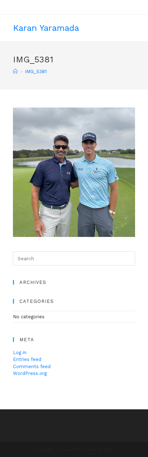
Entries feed (27, 359)
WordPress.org (30, 373)
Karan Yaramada (46, 28)
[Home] (15, 71)
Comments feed (32, 366)
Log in (20, 352)
